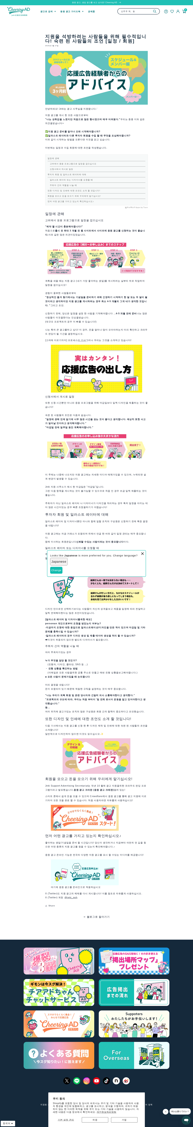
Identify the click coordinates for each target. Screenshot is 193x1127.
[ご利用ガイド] (166, 11)
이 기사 (82, 340)
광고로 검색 (46, 11)
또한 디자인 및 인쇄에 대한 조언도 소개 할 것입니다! (74, 190)
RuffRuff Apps (133, 207)
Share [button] (51, 906)
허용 (95, 1120)
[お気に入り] (172, 11)
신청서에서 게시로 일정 (61, 169)
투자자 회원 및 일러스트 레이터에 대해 (67, 174)
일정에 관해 (53, 158)
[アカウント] (178, 11)
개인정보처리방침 (106, 1112)
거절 (124, 1120)
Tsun (145, 207)
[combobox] (138, 11)
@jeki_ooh (71, 897)
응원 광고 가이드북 (70, 11)
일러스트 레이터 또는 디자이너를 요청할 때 (71, 180)
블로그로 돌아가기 (98, 916)
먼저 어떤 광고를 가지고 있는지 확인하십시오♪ (71, 201)
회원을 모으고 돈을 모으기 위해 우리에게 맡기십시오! (74, 196)
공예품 (91, 11)
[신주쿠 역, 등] (154, 11)
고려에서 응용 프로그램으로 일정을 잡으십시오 (73, 164)
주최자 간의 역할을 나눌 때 (63, 185)
